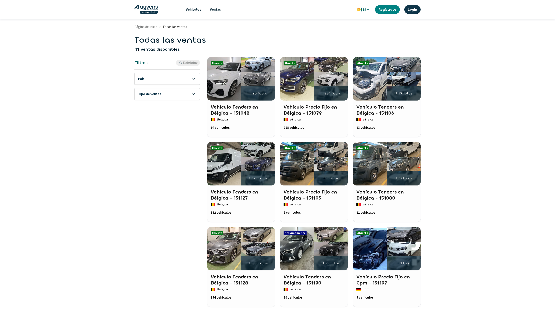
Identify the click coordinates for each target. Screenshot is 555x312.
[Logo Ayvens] (146, 9)
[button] (167, 78)
